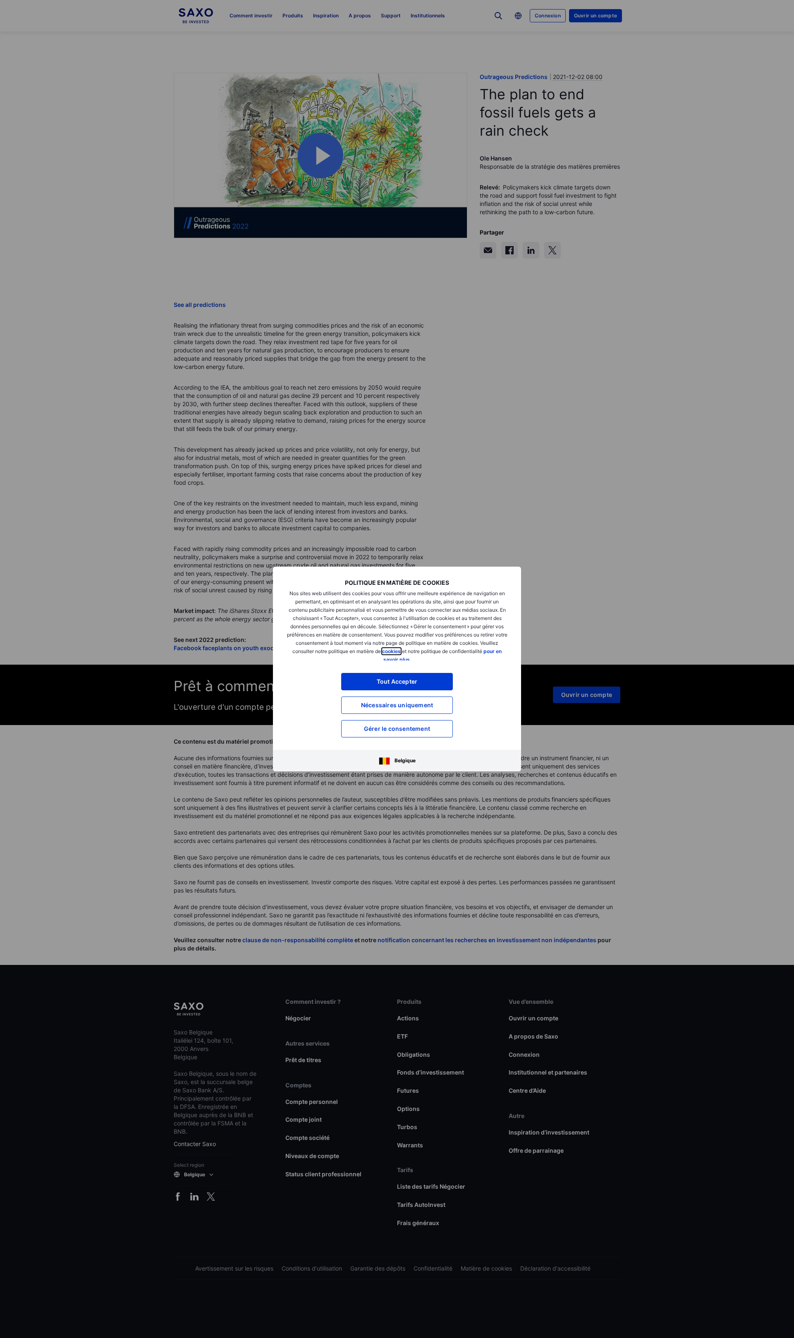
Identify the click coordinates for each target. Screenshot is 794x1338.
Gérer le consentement (397, 728)
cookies (391, 651)
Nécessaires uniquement (397, 704)
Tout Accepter (397, 681)
